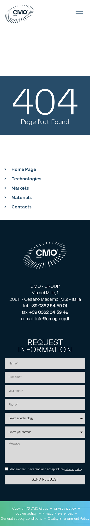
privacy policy (73, 469)
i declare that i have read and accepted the (45, 469)
